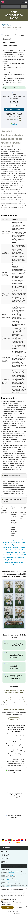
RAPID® (7, 882)
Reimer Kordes (17, 565)
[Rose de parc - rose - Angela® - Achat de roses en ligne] (9, 842)
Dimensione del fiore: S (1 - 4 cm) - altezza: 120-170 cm (13, 553)
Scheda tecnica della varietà (12, 476)
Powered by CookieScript (14, 913)
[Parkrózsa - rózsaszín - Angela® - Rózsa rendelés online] (9, 840)
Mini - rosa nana (4, 859)
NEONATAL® (9, 886)
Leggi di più (12, 896)
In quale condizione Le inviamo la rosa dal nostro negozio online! (14, 691)
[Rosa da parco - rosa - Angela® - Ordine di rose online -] (25, 840)
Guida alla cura (14, 719)
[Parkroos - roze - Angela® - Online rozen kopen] (14, 842)
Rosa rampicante (4, 858)
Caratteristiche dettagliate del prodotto (12, 500)
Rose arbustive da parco (8, 26)
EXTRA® (11, 875)
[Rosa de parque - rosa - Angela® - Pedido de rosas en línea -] (19, 842)
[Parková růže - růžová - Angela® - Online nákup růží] (17, 840)
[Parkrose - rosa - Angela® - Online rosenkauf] (3, 840)
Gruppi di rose (5, 24)
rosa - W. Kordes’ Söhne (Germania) (13, 546)
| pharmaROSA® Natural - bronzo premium (14, 562)
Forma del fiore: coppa (18, 542)
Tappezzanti (3, 861)
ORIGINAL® (11, 872)
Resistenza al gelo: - (11, 545)
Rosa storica (3, 852)
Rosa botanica (4, 862)
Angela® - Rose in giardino (13, 560)
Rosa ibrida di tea (5, 854)
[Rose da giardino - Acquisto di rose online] (24, 6)
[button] (14, 911)
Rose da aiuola (4, 855)
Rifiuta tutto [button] (20, 907)
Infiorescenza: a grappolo (11, 540)
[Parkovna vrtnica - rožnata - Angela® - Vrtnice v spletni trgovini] (14, 840)
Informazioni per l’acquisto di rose (14, 709)
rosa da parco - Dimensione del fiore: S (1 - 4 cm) (13, 548)
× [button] (26, 888)
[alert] (14, 901)
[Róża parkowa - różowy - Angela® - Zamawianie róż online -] (11, 842)
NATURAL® (9, 879)
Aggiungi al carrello (14, 110)
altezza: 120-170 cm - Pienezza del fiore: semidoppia (14, 556)
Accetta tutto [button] (7, 907)
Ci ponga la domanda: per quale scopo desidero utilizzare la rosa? (14, 699)
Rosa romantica (4, 851)
